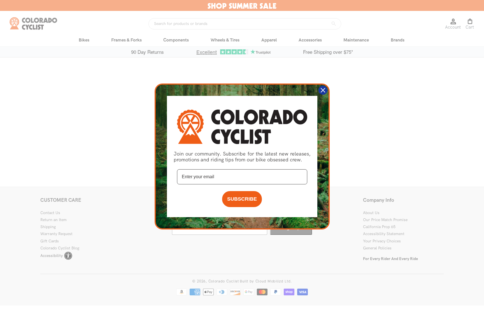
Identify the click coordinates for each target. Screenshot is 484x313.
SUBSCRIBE (242, 199)
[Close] (323, 90)
